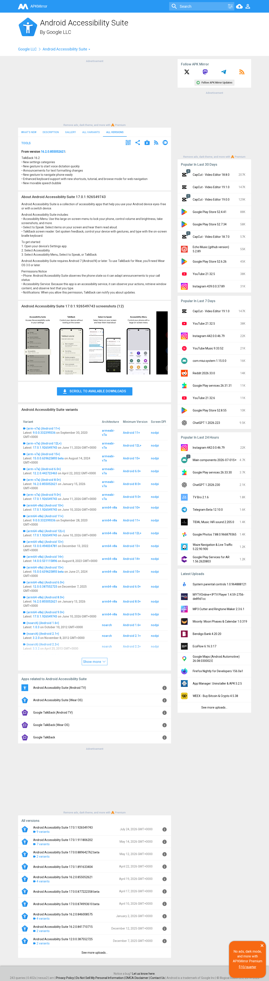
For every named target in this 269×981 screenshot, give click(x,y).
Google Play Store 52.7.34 (210, 224)
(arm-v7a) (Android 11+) (43, 428)
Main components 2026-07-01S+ (214, 460)
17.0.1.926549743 (45, 447)
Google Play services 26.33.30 (212, 472)
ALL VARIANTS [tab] (91, 132)
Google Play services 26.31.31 (212, 385)
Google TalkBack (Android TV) (53, 712)
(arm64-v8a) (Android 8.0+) (45, 597)
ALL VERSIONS (115, 132)
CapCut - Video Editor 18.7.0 (211, 236)
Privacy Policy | (66, 978)
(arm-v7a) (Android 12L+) (44, 443)
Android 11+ (131, 432)
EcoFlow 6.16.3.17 (204, 646)
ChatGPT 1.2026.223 (206, 422)
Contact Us (157, 978)
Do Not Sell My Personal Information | (100, 978)
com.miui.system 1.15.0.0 (209, 360)
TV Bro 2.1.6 (201, 497)
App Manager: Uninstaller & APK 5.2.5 (217, 683)
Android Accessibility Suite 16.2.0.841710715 (63, 926)
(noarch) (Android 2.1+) (42, 633)
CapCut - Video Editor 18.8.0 (211, 174)
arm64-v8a (109, 507)
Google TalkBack (44, 737)
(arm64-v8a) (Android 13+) (44, 541)
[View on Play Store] (147, 143)
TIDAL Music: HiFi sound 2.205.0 (213, 522)
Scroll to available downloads (98, 391)
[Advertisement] (94, 92)
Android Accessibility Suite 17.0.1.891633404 (63, 867)
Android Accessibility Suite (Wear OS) (58, 700)
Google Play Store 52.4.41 (210, 212)
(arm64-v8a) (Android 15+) (44, 567)
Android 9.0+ (132, 496)
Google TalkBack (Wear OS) (51, 725)
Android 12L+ (132, 445)
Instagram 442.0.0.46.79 (209, 336)
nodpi (155, 432)
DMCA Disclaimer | (137, 978)
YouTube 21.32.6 (204, 398)
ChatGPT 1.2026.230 (206, 485)
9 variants (43, 831)
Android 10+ (131, 507)
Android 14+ (131, 559)
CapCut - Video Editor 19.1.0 (211, 187)
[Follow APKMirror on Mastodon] (205, 73)
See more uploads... (95, 952)
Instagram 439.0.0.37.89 (209, 286)
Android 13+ (131, 546)
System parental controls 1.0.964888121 (220, 584)
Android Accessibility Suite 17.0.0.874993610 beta (66, 904)
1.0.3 (36, 627)
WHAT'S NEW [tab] (28, 132)
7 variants (43, 844)
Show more (92, 662)
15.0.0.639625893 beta (48, 458)
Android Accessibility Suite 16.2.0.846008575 (63, 914)
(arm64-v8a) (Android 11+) (44, 516)
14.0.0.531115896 (45, 561)
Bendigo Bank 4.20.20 (207, 634)
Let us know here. (143, 973)
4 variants (43, 881)
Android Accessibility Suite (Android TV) (59, 687)
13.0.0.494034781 (45, 546)
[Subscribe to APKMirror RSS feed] (241, 73)
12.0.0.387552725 (45, 586)
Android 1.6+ (132, 625)
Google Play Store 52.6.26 (210, 261)
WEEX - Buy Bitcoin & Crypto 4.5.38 (215, 696)
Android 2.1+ (132, 635)
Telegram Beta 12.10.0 (208, 509)
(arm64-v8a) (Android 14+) (44, 556)
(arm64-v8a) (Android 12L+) (45, 531)
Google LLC (58, 32)
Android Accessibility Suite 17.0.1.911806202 (63, 840)
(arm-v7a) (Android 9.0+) (43, 494)
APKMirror (38, 6)
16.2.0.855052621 (53, 151)
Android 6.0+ (132, 471)
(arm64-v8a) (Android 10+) (44, 505)
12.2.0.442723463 (45, 473)
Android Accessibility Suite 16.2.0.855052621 (63, 877)
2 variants (43, 856)
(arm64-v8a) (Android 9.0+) (45, 612)
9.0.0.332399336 (44, 432)
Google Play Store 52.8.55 (210, 410)
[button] (128, 143)
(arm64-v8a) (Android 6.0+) (45, 582)
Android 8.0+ (132, 484)
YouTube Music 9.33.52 (208, 348)
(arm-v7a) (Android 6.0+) (43, 469)
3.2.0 (36, 638)
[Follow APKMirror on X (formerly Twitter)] (186, 73)
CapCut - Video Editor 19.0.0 (211, 199)
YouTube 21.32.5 (204, 274)
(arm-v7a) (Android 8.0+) (43, 479)
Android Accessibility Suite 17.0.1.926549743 (63, 827)
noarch (107, 625)
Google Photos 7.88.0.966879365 (214, 534)
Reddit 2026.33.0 (204, 373)
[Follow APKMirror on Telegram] (223, 73)
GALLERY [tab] (70, 132)
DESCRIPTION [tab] (51, 132)
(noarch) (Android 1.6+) (42, 623)
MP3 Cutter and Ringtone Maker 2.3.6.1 (218, 609)
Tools (26, 143)
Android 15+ (131, 458)
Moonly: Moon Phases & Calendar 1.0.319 (220, 621)
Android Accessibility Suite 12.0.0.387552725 (63, 939)
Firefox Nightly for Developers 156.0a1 (218, 671)
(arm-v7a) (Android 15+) (43, 454)
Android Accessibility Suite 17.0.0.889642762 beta (66, 852)
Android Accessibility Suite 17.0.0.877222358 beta (66, 891)
